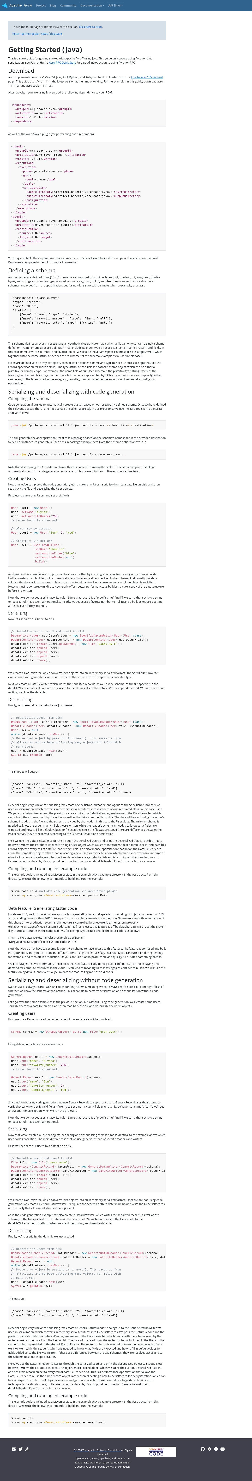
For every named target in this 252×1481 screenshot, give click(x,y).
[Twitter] (21, 1449)
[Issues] (209, 1449)
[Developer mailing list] (222, 1449)
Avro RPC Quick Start (62, 62)
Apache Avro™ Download (147, 77)
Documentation (91, 5)
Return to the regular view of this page (37, 34)
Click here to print (90, 27)
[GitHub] (203, 1449)
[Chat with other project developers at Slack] (216, 1449)
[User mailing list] (14, 1449)
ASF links (114, 5)
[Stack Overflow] (26, 1449)
